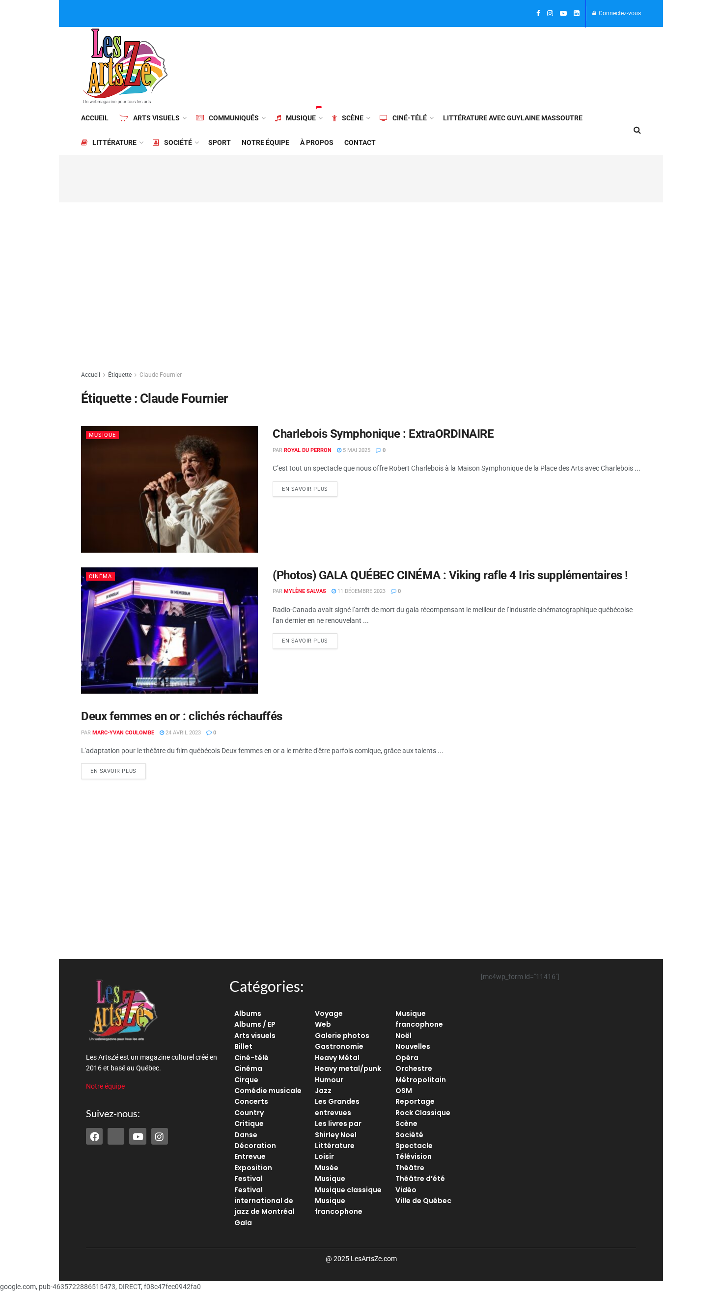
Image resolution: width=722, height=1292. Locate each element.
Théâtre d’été (420, 1178)
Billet (243, 1046)
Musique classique (348, 1190)
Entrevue (250, 1156)
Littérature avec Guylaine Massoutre (513, 118)
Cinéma (100, 576)
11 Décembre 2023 (361, 591)
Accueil (95, 118)
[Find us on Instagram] (550, 14)
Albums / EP (255, 1024)
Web (323, 1024)
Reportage (415, 1101)
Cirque (246, 1080)
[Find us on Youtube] (563, 14)
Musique (301, 118)
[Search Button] (637, 130)
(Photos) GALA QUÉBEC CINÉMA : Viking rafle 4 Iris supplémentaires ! (450, 575)
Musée (326, 1168)
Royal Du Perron (308, 450)
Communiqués (234, 118)
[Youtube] (137, 1136)
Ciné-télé (409, 118)
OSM (403, 1090)
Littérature (114, 142)
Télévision (413, 1156)
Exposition (253, 1168)
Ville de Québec (423, 1201)
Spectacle (414, 1146)
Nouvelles (412, 1046)
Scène (352, 118)
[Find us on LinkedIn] (577, 14)
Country (249, 1113)
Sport (219, 142)
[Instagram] (159, 1136)
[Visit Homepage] (125, 66)
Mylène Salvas (305, 591)
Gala (243, 1223)
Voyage (329, 1013)
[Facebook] (94, 1136)
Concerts (251, 1101)
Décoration (255, 1146)
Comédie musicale (268, 1090)
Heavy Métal (337, 1058)
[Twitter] (116, 1136)
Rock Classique (422, 1113)
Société (178, 142)
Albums (247, 1013)
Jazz (323, 1090)
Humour (329, 1080)
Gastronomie (339, 1046)
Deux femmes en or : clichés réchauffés (181, 716)
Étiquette (120, 374)
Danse (245, 1135)
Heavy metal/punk (348, 1068)
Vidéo (406, 1190)
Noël (403, 1035)
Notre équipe (265, 142)
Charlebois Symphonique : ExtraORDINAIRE (383, 434)
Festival (248, 1178)
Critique (249, 1123)
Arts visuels (156, 118)
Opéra (406, 1058)
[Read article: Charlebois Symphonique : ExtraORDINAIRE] (169, 489)
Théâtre (409, 1168)
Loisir (324, 1156)
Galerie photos (342, 1035)
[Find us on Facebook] (538, 14)
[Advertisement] (462, 65)
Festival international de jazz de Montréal (264, 1201)
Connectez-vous (619, 13)
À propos (316, 142)
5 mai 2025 (355, 450)
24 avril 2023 (182, 733)
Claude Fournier (160, 374)
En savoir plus (309, 486)
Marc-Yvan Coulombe (123, 733)
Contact (360, 142)
